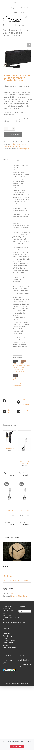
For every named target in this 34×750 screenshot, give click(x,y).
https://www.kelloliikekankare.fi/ (14, 622)
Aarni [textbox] (24, 611)
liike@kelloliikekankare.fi (19, 596)
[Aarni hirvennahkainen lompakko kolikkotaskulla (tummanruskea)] (15, 375)
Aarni (12, 144)
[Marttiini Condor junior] (9, 437)
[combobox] (24, 611)
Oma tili (6, 572)
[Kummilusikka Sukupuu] (24, 445)
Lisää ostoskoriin (13, 134)
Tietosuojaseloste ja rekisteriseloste (16, 580)
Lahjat (16, 144)
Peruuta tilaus (17, 746)
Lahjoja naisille (9, 146)
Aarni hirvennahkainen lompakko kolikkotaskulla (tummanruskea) (18, 381)
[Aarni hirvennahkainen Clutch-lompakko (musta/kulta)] (15, 361)
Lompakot (18, 146)
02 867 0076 (13, 594)
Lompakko (7, 151)
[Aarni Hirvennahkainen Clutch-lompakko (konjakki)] (23, 361)
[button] (29, 45)
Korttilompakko (24, 149)
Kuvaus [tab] (5, 160)
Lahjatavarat (23, 144)
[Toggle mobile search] (26, 17)
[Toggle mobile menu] (30, 17)
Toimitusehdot (9, 576)
